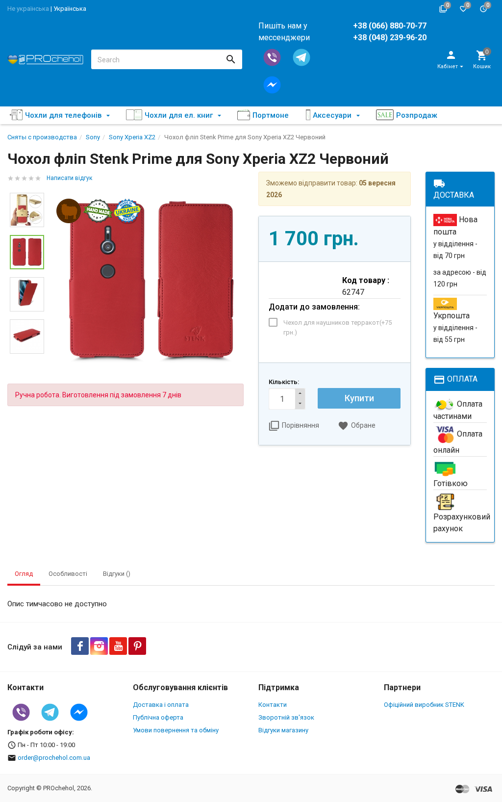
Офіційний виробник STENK (424, 704)
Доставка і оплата (161, 704)
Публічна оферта (158, 717)
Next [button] (27, 361)
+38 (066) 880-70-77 (390, 25)
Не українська (28, 8)
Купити (359, 398)
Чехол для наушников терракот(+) (337, 327)
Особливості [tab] (68, 573)
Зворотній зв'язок (286, 717)
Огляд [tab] (24, 573)
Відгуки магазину (283, 730)
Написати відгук (69, 178)
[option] (151, 281)
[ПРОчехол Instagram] (99, 646)
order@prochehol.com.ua (54, 757)
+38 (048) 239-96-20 (390, 37)
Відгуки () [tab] (116, 573)
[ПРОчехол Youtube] (118, 646)
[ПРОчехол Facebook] (80, 646)
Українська (69, 8)
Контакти (272, 704)
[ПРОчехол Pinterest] (137, 646)
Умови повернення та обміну (176, 730)
